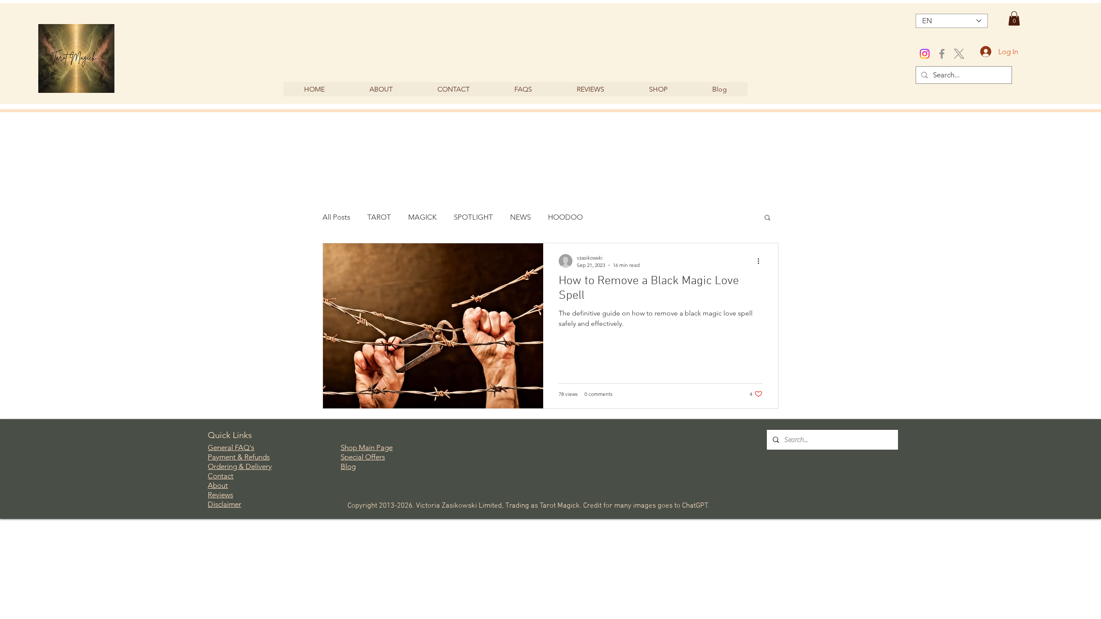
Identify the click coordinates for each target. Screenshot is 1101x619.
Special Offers (363, 457)
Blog (348, 466)
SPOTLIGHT (473, 217)
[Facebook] (941, 53)
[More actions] (761, 261)
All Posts (336, 217)
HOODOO (565, 217)
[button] (1014, 18)
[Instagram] (924, 53)
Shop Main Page (367, 447)
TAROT (379, 217)
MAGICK (422, 217)
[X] (959, 53)
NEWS (520, 217)
